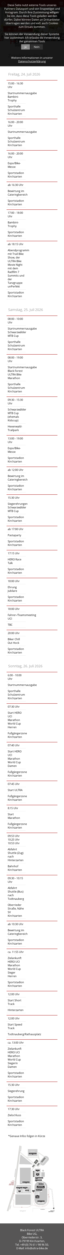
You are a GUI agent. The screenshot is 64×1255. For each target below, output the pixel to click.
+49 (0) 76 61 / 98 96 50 (34, 1244)
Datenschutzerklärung (32, 61)
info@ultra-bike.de (36, 1248)
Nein (37, 47)
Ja (25, 47)
